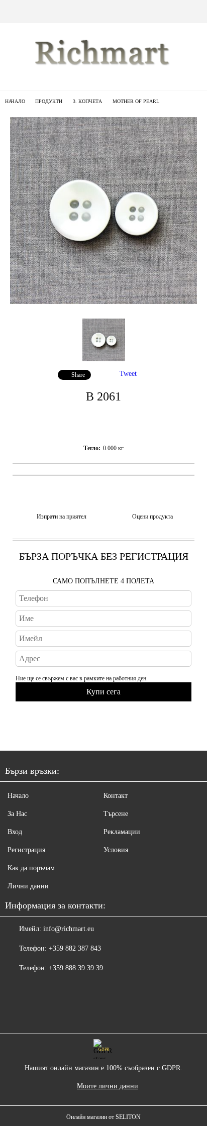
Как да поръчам (31, 868)
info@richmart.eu (68, 929)
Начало (15, 101)
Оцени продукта (152, 516)
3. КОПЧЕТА (87, 101)
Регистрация (26, 850)
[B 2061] (103, 301)
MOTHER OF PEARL (136, 101)
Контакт (116, 795)
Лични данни (28, 886)
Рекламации (122, 832)
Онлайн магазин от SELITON (103, 1116)
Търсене (116, 813)
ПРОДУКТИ (48, 101)
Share (78, 374)
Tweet (128, 373)
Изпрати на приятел (61, 516)
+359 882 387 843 (75, 948)
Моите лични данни (107, 1086)
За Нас (17, 813)
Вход (15, 832)
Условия (116, 850)
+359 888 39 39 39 (76, 968)
